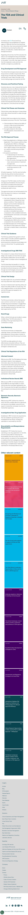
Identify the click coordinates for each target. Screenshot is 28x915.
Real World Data (6, 833)
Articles (4, 786)
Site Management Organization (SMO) (11, 828)
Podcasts (4, 798)
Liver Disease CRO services (8, 846)
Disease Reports (6, 793)
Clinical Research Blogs (12, 11)
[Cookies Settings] (2, 912)
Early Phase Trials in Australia (9, 819)
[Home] (3, 2)
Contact (4, 872)
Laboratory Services (7, 837)
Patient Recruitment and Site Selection (11, 826)
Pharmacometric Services (8, 853)
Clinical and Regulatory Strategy (10, 860)
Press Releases (5, 800)
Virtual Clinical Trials (7, 821)
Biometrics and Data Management (10, 830)
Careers (4, 870)
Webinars (4, 795)
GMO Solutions (5, 858)
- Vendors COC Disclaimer (8, 881)
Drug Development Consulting (9, 856)
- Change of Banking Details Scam (11, 888)
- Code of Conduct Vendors (9, 879)
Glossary (4, 809)
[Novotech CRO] (14, 899)
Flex (3, 823)
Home (2, 11)
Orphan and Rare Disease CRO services (11, 851)
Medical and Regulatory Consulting (10, 835)
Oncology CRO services (7, 844)
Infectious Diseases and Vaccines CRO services (13, 849)
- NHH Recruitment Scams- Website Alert (12, 886)
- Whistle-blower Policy (8, 877)
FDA (11, 40)
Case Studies (5, 805)
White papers (5, 791)
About (3, 867)
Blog (3, 788)
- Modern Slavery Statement (9, 884)
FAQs (3, 807)
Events (3, 802)
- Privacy (4, 874)
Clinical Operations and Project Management (13, 816)
